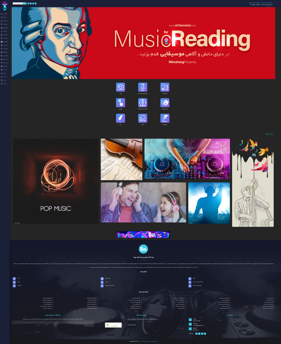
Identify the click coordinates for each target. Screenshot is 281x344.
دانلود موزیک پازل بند (225, 300)
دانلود (92, 322)
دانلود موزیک (83, 322)
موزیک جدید (15, 322)
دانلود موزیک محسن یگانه (47, 302)
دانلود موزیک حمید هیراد (224, 308)
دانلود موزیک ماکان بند (181, 302)
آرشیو (191, 222)
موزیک (88, 322)
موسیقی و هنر (143, 271)
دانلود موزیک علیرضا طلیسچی (268, 306)
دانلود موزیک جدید (58, 322)
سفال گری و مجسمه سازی (198, 282)
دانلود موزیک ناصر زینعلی (47, 308)
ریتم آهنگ (21, 322)
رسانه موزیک (71, 322)
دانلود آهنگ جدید (50, 322)
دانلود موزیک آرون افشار (91, 308)
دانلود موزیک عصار (270, 300)
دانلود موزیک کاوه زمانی (48, 304)
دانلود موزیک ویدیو (34, 322)
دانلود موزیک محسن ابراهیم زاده (134, 300)
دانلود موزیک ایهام (181, 308)
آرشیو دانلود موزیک (143, 292)
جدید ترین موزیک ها (150, 177)
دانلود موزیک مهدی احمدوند (268, 304)
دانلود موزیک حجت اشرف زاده (268, 308)
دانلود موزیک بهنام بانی (92, 300)
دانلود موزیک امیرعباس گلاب (135, 308)
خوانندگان (236, 225)
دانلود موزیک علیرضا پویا (91, 304)
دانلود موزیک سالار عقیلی (91, 302)
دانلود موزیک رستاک (136, 304)
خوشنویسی (19, 285)
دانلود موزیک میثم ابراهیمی (224, 304)
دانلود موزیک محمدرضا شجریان (223, 302)
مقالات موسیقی (105, 179)
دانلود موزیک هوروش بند (135, 298)
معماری (18, 282)
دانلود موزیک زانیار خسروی (135, 302)
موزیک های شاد (105, 221)
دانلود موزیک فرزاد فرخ (180, 304)
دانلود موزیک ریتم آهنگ (89, 325)
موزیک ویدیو (17, 222)
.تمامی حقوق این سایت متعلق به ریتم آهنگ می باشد (147, 341)
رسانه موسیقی (65, 322)
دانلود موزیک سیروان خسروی (179, 298)
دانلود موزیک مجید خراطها (180, 300)
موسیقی (106, 282)
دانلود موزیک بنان (270, 298)
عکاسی (194, 278)
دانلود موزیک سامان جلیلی (180, 306)
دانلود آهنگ (77, 322)
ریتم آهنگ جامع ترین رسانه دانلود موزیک (143, 257)
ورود (257, 4)
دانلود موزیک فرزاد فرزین (47, 300)
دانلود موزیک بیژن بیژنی (269, 302)
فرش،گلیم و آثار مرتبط (197, 285)
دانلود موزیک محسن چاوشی (224, 298)
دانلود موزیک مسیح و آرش (91, 306)
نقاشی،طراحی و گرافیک (109, 285)
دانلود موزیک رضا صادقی (47, 298)
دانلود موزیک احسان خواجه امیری (46, 306)
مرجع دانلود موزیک (42, 322)
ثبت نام (251, 4)
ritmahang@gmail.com (198, 325)
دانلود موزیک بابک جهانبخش (135, 306)
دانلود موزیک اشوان (225, 306)
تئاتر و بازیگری (107, 278)
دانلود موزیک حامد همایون (91, 298)
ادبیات (18, 278)
